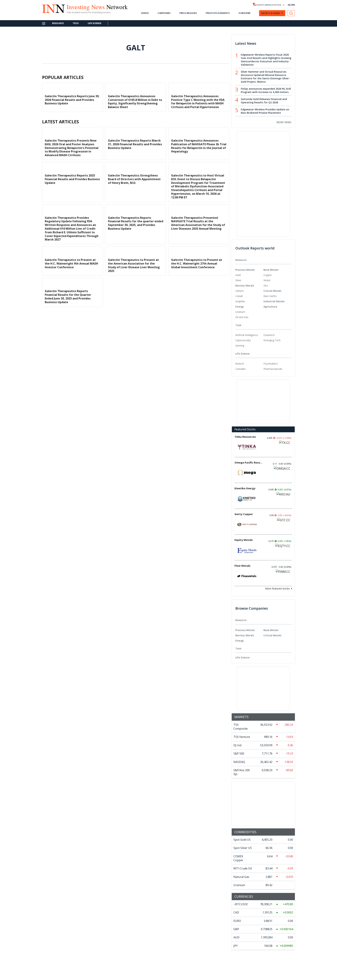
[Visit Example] (291, 13)
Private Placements (218, 13)
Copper (267, 275)
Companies (164, 13)
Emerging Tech (271, 340)
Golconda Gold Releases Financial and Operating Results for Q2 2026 (264, 100)
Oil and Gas (241, 317)
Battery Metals (244, 285)
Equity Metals (243, 540)
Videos (145, 13)
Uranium (240, 312)
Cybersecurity (243, 340)
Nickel (266, 280)
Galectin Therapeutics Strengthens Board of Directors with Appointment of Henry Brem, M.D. (134, 179)
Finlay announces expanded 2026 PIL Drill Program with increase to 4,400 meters (266, 90)
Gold (238, 275)
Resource (58, 23)
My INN (291, 4)
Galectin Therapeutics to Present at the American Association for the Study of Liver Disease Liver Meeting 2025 (134, 265)
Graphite (240, 301)
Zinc (265, 285)
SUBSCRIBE (244, 13)
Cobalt (239, 296)
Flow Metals (242, 565)
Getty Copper (243, 514)
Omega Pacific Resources (248, 462)
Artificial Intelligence (246, 335)
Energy (239, 306)
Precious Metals (245, 269)
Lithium (239, 290)
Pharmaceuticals (272, 369)
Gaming (239, 345)
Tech (75, 23)
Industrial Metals (274, 301)
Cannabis (240, 369)
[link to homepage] (51, 8)
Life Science (94, 23)
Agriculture (270, 306)
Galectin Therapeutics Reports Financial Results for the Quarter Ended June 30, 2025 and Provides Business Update (68, 296)
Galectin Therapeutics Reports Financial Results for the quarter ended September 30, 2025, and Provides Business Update (135, 223)
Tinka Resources (245, 436)
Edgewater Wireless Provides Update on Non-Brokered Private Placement (265, 111)
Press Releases (188, 13)
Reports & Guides (270, 13)
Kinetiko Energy (244, 488)
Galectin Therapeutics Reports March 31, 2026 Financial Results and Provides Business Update (135, 144)
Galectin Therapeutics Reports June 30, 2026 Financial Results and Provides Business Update (72, 99)
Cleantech (269, 335)
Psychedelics (270, 363)
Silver (238, 280)
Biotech (239, 363)
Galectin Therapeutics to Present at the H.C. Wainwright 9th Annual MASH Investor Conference (71, 263)
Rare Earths (270, 296)
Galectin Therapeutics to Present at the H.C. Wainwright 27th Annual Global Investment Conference (196, 263)
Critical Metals (272, 290)
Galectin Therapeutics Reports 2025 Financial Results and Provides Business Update (72, 179)
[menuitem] (249, 275)
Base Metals (270, 269)
